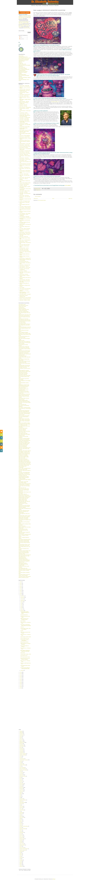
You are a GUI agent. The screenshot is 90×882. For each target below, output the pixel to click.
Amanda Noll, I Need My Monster (24, 315)
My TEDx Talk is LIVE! (22, 64)
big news (21, 739)
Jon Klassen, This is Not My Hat (24, 439)
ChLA (20, 757)
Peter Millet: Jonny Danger (24, 249)
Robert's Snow (22, 838)
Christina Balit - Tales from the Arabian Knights (25, 122)
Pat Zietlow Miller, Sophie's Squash (24, 515)
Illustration (21, 798)
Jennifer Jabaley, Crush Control (24, 418)
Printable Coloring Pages (24, 826)
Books (39, 5)
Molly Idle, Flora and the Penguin (24, 506)
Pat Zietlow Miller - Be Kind (24, 248)
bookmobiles (22, 746)
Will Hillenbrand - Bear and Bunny (25, 297)
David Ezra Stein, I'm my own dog (24, 365)
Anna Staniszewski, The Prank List (24, 324)
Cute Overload (22, 767)
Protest (21, 827)
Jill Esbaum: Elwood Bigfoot (24, 184)
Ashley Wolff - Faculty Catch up (25, 94)
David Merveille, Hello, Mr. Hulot (24, 366)
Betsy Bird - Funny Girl (23, 104)
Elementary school (23, 776)
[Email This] (44, 188)
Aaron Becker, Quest (22, 304)
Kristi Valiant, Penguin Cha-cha (24, 460)
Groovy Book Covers (24, 655)
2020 (21, 590)
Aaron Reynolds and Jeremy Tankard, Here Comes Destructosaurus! (23, 306)
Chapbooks (21, 752)
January (22, 670)
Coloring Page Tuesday (23, 759)
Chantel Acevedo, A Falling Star (24, 346)
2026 (21, 581)
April (21, 607)
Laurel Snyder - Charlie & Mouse (25, 207)
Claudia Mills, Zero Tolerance (23, 352)
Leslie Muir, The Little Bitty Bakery (24, 472)
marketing (21, 812)
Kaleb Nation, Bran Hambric (23, 444)
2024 (21, 584)
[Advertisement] (25, 709)
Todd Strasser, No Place (23, 563)
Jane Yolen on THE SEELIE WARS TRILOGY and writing (26, 625)
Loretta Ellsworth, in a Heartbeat (24, 484)
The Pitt (22, 630)
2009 (21, 682)
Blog (37, 5)
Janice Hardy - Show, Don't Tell (25, 177)
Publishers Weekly (23, 828)
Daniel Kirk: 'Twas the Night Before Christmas (24, 132)
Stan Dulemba (21, 55)
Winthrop (21, 866)
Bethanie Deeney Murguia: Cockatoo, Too (24, 103)
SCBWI (21, 841)
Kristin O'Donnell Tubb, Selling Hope (25, 462)
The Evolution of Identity (23, 68)
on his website (67, 185)
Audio (21, 737)
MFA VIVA (20, 62)
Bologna (27, 21)
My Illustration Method (22, 74)
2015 (21, 673)
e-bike (21, 771)
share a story (22, 843)
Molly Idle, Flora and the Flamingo (24, 505)
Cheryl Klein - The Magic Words (25, 117)
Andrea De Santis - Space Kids (25, 89)
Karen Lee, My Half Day (23, 446)
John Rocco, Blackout (22, 429)
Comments (22, 38)
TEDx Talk (20, 22)
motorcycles (22, 817)
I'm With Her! (21, 63)
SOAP (21, 846)
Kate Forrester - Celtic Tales (24, 195)
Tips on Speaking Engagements (24, 69)
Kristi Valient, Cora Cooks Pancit (24, 461)
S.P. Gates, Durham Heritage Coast (24, 550)
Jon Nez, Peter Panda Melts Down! (24, 440)
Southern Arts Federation (24, 848)
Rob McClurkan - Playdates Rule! (25, 258)
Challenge (21, 751)
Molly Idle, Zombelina (22, 507)
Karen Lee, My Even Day (23, 445)
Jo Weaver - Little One (23, 185)
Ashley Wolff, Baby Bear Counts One (25, 327)
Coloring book (22, 758)
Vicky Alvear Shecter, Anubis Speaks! (25, 569)
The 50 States (22, 287)
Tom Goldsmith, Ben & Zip (23, 568)
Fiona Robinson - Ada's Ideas (24, 152)
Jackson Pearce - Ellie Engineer (25, 170)
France (21, 782)
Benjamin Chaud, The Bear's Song (24, 333)
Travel (21, 861)
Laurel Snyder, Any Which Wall (24, 465)
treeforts (22, 25)
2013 (21, 676)
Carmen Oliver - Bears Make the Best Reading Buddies (25, 116)
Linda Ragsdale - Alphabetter (24, 216)
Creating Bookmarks (22, 70)
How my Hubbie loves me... (25, 638)
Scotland (21, 842)
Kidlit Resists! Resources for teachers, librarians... (25, 659)
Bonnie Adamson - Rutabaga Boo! (25, 107)
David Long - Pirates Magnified (25, 135)
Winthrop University (22, 21)
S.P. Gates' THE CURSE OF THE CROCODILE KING (25, 668)
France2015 (22, 783)
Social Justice (22, 847)
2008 (21, 683)
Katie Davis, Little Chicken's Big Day (25, 450)
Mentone (21, 813)
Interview (21, 803)
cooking (21, 761)
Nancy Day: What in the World (25, 244)
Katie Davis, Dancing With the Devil (24, 447)
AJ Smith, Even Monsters (23, 310)
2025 (21, 583)
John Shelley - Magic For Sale (25, 190)
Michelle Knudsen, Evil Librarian (24, 497)
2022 (21, 587)
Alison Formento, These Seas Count (25, 314)
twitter (21, 863)
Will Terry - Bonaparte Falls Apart (25, 298)
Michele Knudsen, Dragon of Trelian (25, 496)
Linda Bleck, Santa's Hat (23, 475)
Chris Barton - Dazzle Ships (24, 118)
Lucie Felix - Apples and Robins (25, 228)
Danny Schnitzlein (23, 768)
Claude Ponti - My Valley (24, 123)
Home (34, 5)
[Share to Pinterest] (49, 188)
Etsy (20, 777)
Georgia (21, 786)
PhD (20, 822)
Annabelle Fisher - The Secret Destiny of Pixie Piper (25, 91)
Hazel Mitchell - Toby (23, 160)
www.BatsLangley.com (55, 101)
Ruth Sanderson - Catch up (24, 266)
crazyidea (21, 763)
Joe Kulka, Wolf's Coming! (23, 428)
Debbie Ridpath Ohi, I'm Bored (24, 370)
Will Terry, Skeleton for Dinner (23, 577)
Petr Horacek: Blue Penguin (24, 250)
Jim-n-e (21, 808)
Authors (21, 738)
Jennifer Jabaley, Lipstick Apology (24, 419)
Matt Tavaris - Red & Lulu (24, 236)
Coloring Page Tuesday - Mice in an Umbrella (26, 629)
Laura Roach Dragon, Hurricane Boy (25, 464)
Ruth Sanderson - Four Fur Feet (25, 267)
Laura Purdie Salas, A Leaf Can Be (24, 463)
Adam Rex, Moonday (22, 308)
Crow (20, 766)
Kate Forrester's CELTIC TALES (26, 636)
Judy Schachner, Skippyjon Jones (24, 442)
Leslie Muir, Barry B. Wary (23, 469)
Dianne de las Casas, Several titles (24, 375)
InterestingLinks (22, 802)
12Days (21, 731)
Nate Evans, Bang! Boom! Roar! (24, 510)
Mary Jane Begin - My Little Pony (25, 233)
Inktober (21, 801)
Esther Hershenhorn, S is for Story (24, 394)
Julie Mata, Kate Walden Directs (24, 443)
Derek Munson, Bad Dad (23, 374)
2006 (21, 686)
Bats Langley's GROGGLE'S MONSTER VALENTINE (25, 651)
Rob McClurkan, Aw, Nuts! (23, 529)
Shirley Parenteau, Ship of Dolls (24, 545)
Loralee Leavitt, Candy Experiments (25, 483)
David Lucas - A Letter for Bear (25, 136)
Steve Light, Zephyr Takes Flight (24, 555)
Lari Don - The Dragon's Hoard (25, 201)
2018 (21, 593)
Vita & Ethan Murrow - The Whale (25, 294)
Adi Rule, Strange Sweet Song (24, 309)
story (20, 856)
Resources (51, 5)
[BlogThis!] (45, 188)
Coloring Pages (45, 5)
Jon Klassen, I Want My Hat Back (24, 438)
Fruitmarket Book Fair (24, 614)
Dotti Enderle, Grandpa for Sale (24, 384)
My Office (20, 73)
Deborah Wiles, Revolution (23, 373)
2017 (21, 594)
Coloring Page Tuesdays (26, 15)
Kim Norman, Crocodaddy (23, 454)
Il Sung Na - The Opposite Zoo (25, 167)
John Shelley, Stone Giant (23, 433)
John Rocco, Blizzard (22, 430)
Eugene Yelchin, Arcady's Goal (24, 395)
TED (20, 858)
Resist (21, 833)
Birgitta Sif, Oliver (21, 340)
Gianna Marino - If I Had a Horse (25, 159)
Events (26, 24)
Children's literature (23, 753)
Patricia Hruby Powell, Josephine (24, 516)
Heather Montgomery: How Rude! (25, 163)
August (22, 601)
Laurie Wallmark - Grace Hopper (25, 213)
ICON (20, 796)
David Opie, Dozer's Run (23, 367)
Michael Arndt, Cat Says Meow (24, 495)
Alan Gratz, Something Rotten (24, 311)
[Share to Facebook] (48, 188)
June (21, 604)
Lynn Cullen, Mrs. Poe (22, 487)
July (21, 603)
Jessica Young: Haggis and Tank (25, 182)
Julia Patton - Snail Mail (23, 192)
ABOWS (21, 732)
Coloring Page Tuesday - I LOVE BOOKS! (25, 640)
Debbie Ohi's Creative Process (25, 140)
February (22, 610)
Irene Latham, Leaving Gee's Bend (24, 407)
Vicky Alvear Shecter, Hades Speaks (25, 576)
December (22, 596)
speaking (21, 851)
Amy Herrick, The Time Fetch (23, 318)
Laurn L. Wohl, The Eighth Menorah (24, 468)
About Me (56, 5)
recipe (21, 831)
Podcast (21, 823)
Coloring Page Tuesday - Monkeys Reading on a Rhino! (25, 612)
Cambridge (21, 749)
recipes (27, 25)
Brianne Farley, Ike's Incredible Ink (24, 341)
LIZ (20, 811)
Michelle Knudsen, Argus (23, 500)
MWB (20, 818)
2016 (21, 672)
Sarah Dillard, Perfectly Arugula (24, 540)
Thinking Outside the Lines (23, 56)
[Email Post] (42, 188)
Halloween (21, 791)
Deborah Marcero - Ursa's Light (25, 143)
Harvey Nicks (23, 652)
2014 (21, 675)
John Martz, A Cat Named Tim (23, 441)
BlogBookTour (22, 742)
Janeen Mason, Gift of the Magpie (24, 413)
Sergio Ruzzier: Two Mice (24, 274)
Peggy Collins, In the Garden (23, 517)
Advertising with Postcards (23, 71)
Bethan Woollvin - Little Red (24, 101)
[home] (32, 5)
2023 (21, 586)
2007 (21, 685)
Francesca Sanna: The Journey (25, 153)
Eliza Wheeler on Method (24, 147)
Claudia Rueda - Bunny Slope (25, 126)
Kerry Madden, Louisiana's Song (24, 451)
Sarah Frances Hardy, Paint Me (24, 541)
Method (23, 24)
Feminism (21, 781)
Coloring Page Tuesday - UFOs (26, 654)
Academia (21, 733)
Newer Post (36, 198)
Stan (20, 852)
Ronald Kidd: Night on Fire (24, 261)
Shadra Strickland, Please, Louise (24, 544)
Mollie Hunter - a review (23, 241)
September (22, 600)
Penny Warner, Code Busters (23, 518)
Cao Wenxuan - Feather (24, 112)
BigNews (21, 741)
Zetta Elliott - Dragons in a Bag (25, 300)
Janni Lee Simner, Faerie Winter (24, 415)
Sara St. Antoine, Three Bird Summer (25, 534)
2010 (21, 680)
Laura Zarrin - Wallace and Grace (25, 206)
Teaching (21, 857)
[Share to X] (47, 188)
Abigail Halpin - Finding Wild (24, 85)
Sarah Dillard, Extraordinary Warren (25, 539)
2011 (21, 679)
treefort (21, 862)
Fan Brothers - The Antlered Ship (25, 150)
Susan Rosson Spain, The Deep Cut (25, 554)
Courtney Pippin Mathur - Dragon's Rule (24, 128)
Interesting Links (23, 17)
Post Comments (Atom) (42, 200)
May (21, 606)
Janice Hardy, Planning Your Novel (24, 412)
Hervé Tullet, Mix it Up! (22, 404)
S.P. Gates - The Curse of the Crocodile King (24, 269)
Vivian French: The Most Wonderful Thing (24, 296)
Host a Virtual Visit (22, 67)
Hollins (21, 793)
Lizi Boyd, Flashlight (22, 478)
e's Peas (21, 773)
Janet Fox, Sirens (21, 414)
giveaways (21, 787)
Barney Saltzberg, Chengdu (23, 332)
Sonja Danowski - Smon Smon (25, 279)
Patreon (21, 821)
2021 (21, 589)
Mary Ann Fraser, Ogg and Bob (24, 488)
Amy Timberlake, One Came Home (24, 319)
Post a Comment (38, 196)
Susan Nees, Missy (22, 553)
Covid (21, 762)
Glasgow (21, 788)
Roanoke (21, 837)
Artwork (21, 736)
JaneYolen (21, 807)
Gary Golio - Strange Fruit (24, 154)
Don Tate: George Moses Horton (25, 146)
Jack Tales (24, 22)
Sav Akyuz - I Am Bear (23, 270)
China (21, 756)
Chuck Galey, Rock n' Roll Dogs (24, 347)
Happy (21, 792)
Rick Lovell (21, 836)
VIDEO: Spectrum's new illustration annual (24, 619)
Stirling (21, 853)
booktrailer (21, 748)
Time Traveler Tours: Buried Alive (25, 288)
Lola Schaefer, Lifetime (22, 482)
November (22, 597)
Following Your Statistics (23, 72)
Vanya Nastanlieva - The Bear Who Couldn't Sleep (25, 292)
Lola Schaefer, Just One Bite (23, 481)
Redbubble (21, 832)
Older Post (70, 198)
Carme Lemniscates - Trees (24, 114)
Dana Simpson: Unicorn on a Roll (25, 130)
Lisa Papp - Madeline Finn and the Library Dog (25, 223)
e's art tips (21, 772)
